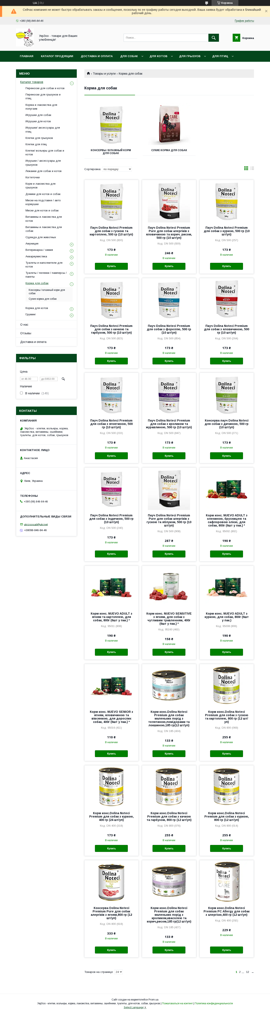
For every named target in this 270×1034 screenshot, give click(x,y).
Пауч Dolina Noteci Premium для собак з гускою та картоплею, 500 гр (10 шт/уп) (111, 231)
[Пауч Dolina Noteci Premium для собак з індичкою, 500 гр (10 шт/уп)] (111, 489)
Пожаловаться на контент (177, 1003)
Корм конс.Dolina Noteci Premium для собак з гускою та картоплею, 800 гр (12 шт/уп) (226, 717)
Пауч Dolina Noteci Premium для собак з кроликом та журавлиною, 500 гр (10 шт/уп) (169, 424)
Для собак (129, 56)
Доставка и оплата (97, 56)
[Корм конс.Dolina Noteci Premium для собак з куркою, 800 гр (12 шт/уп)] (227, 786)
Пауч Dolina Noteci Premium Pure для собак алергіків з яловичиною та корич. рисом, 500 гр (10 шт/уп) (169, 232)
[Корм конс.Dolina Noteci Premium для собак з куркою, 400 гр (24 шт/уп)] (111, 786)
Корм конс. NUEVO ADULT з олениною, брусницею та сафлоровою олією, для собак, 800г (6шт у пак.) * (226, 520)
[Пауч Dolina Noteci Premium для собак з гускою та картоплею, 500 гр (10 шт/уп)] (111, 201)
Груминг (31, 314)
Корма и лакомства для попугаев (41, 106)
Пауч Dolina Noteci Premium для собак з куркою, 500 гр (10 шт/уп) (227, 231)
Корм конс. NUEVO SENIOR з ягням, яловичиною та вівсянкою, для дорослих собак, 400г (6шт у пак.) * (111, 717)
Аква (23, 67)
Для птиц (220, 56)
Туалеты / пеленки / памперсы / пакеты (46, 274)
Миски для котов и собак (42, 210)
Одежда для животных (41, 237)
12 (247, 972)
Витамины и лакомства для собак (44, 229)
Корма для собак (37, 283)
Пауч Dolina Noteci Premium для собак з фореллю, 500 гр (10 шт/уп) (169, 329)
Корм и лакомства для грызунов (40, 185)
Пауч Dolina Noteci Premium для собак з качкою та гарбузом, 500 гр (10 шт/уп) (111, 329)
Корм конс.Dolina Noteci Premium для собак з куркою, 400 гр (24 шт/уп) (111, 816)
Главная (26, 56)
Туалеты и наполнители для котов (44, 264)
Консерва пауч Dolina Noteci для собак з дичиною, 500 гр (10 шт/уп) (226, 424)
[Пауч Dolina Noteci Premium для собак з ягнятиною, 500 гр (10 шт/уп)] (111, 394)
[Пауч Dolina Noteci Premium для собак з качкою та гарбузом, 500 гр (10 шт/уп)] (111, 299)
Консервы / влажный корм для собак (111, 152)
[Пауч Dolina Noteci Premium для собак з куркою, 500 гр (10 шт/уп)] (227, 201)
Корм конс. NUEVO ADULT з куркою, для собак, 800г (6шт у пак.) (227, 617)
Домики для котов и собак (43, 194)
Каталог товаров (31, 82)
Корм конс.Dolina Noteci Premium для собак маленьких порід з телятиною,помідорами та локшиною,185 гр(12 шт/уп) (169, 718)
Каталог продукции (57, 56)
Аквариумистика (36, 256)
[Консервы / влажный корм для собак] (110, 124)
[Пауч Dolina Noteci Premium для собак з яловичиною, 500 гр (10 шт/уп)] (227, 299)
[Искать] (213, 38)
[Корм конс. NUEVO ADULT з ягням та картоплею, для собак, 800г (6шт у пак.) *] (111, 587)
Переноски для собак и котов (45, 88)
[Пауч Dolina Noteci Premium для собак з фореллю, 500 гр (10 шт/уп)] (169, 299)
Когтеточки (33, 177)
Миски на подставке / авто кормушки (43, 202)
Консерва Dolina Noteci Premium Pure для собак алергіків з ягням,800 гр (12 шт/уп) (111, 913)
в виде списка (252, 169)
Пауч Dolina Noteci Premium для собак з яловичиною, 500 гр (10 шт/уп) (226, 329)
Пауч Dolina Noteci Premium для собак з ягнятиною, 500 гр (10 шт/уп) (111, 424)
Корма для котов (37, 308)
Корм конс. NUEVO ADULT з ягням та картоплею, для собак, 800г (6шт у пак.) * (111, 617)
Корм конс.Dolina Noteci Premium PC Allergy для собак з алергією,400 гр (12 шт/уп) (227, 911)
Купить (111, 266)
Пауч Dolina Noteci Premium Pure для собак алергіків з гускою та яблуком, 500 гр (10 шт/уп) (169, 520)
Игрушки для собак (38, 115)
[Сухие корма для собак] (169, 124)
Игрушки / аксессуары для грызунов (43, 162)
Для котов (158, 56)
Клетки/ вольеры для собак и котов (45, 152)
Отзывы (25, 333)
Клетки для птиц (36, 144)
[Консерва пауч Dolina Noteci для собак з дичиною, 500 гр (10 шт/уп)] (227, 394)
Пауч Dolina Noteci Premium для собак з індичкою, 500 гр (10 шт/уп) (111, 519)
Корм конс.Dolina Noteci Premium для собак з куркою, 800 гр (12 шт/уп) (226, 816)
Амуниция (32, 243)
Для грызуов (189, 56)
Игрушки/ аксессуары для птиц (43, 129)
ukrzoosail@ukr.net (36, 524)
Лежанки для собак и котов (44, 171)
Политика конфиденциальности (214, 1003)
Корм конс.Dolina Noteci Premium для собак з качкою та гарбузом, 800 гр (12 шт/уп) (169, 816)
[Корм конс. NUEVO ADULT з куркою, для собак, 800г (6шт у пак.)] (227, 587)
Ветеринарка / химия (39, 249)
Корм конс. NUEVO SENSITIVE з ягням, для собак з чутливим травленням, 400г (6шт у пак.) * (169, 618)
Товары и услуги (104, 73)
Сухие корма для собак (169, 150)
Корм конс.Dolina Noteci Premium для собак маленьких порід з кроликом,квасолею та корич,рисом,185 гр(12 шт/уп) (169, 914)
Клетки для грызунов (39, 138)
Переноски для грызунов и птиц (43, 96)
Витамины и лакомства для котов (44, 218)
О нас (24, 324)
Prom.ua (153, 999)
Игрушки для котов (38, 121)
